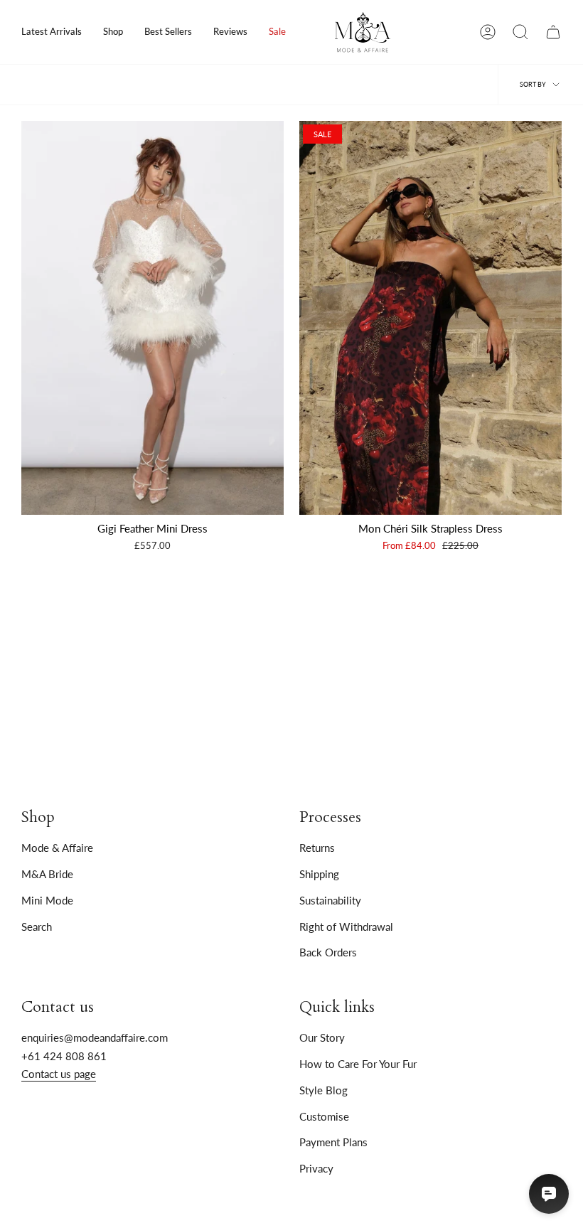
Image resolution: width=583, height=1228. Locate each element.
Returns (317, 847)
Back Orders (328, 952)
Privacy (316, 1168)
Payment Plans (333, 1142)
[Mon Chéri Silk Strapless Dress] (430, 318)
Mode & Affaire (57, 847)
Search (36, 926)
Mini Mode (47, 900)
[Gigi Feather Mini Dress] (152, 318)
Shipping (319, 873)
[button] (113, 32)
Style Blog (323, 1090)
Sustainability (330, 900)
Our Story (322, 1037)
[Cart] (553, 32)
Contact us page (58, 1073)
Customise (324, 1116)
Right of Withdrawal (346, 926)
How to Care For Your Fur (358, 1063)
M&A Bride (47, 873)
